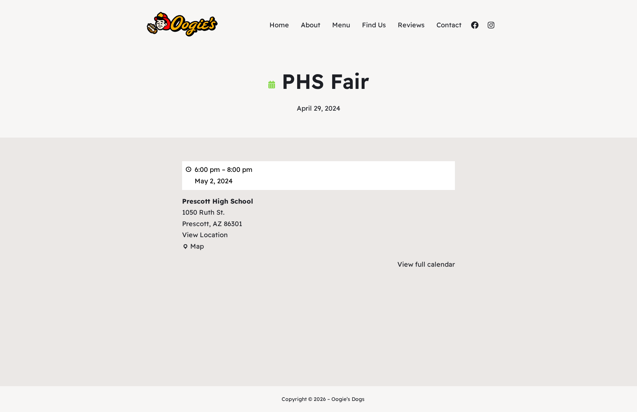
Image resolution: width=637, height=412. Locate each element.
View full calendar (426, 264)
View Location (205, 235)
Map (193, 247)
